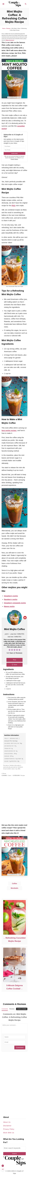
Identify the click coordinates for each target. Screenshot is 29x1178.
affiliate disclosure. (10, 40)
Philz (13, 205)
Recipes (8, 28)
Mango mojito (9, 606)
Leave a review (21, 1008)
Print (14, 660)
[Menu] (3, 4)
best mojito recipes (9, 430)
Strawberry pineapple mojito (15, 603)
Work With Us (8, 1133)
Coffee (14, 883)
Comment (20, 1047)
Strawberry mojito (11, 596)
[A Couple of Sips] (14, 4)
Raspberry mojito (10, 599)
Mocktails (14, 888)
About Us (6, 1122)
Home (3, 28)
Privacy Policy (8, 1129)
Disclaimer (7, 1126)
